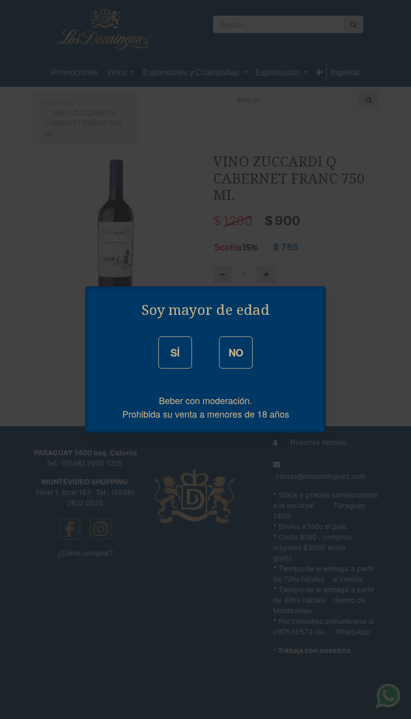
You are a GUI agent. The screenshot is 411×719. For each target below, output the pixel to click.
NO (236, 352)
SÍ (175, 352)
